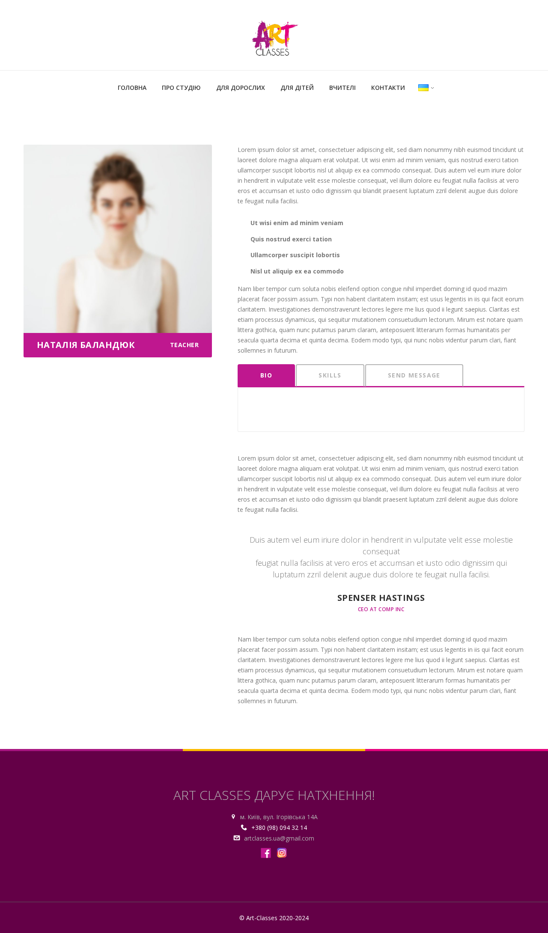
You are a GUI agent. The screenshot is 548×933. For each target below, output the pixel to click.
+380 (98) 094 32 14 (279, 827)
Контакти (388, 87)
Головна (132, 87)
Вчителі (342, 87)
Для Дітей (297, 87)
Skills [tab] (330, 375)
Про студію (181, 87)
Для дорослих (240, 87)
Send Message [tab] (414, 375)
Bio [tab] (266, 375)
